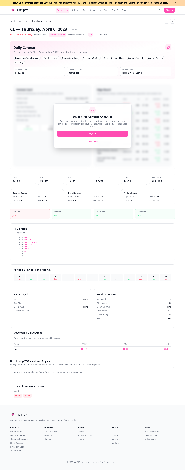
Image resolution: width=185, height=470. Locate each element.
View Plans (92, 141)
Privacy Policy (151, 439)
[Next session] (172, 21)
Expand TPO (20, 233)
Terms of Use (151, 435)
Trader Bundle (16, 450)
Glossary (81, 439)
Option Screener (17, 435)
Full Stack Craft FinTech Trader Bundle (147, 2)
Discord (115, 435)
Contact (81, 431)
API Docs (104, 10)
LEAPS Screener (17, 443)
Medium (115, 443)
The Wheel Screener (19, 439)
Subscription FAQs (86, 435)
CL (26, 21)
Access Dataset (89, 10)
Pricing (125, 10)
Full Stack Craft (51, 431)
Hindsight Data (17, 446)
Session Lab (62, 10)
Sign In (169, 10)
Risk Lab (75, 10)
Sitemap (47, 439)
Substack (116, 439)
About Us (48, 435)
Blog (114, 10)
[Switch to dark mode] (160, 10)
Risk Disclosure (152, 431)
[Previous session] (167, 21)
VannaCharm (16, 431)
